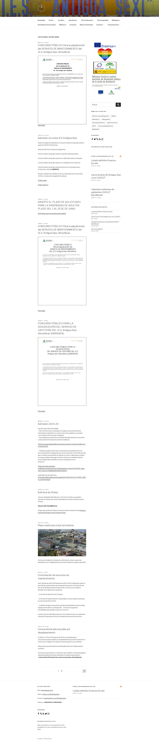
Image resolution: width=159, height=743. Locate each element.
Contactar (73, 25)
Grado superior (43, 185)
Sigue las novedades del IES (102, 156)
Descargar (41, 311)
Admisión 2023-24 (48, 423)
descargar (41, 125)
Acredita (61, 20)
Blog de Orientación (86, 25)
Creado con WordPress (44, 738)
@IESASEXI (95, 129)
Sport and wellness (97, 229)
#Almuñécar (96, 119)
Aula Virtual (72, 20)
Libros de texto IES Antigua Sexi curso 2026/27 (105, 216)
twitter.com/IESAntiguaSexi (50, 694)
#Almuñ (113, 116)
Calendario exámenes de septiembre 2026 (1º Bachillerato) (102, 192)
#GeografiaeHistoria (98, 122)
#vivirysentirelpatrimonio (105, 126)
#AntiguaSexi (106, 119)
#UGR (94, 126)
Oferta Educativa (87, 20)
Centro (51, 20)
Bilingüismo (116, 20)
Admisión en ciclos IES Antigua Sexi (57, 138)
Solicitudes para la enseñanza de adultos (52, 213)
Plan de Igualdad (102, 20)
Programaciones (113, 25)
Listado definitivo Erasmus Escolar (102, 211)
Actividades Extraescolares (47, 25)
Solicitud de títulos (48, 492)
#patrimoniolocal (112, 122)
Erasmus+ (99, 25)
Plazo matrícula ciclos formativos (56, 525)
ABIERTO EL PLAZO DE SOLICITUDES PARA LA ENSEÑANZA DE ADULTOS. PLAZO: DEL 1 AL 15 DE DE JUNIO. (59, 205)
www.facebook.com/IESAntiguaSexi (55, 698)
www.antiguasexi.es (47, 690)
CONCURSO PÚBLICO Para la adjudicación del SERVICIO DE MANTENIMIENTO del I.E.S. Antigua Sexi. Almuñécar (61, 48)
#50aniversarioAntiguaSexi (100, 116)
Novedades (41, 20)
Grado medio (42, 180)
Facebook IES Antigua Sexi (101, 146)
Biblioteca (62, 25)
